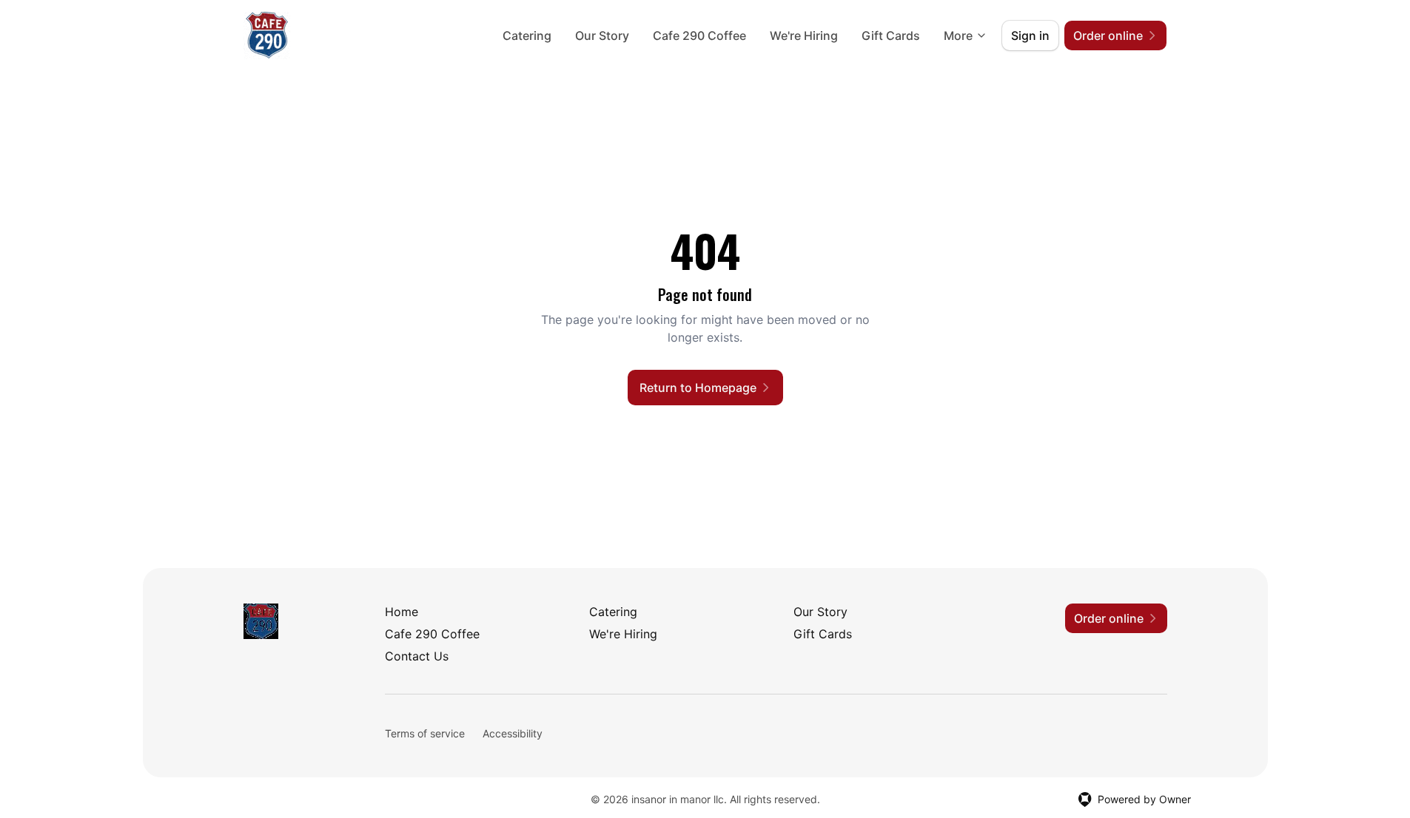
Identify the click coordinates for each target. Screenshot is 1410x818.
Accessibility (513, 733)
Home (401, 611)
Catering (527, 35)
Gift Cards (891, 35)
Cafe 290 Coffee (699, 35)
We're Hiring (804, 35)
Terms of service (425, 733)
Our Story (602, 35)
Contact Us (417, 656)
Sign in (1030, 35)
